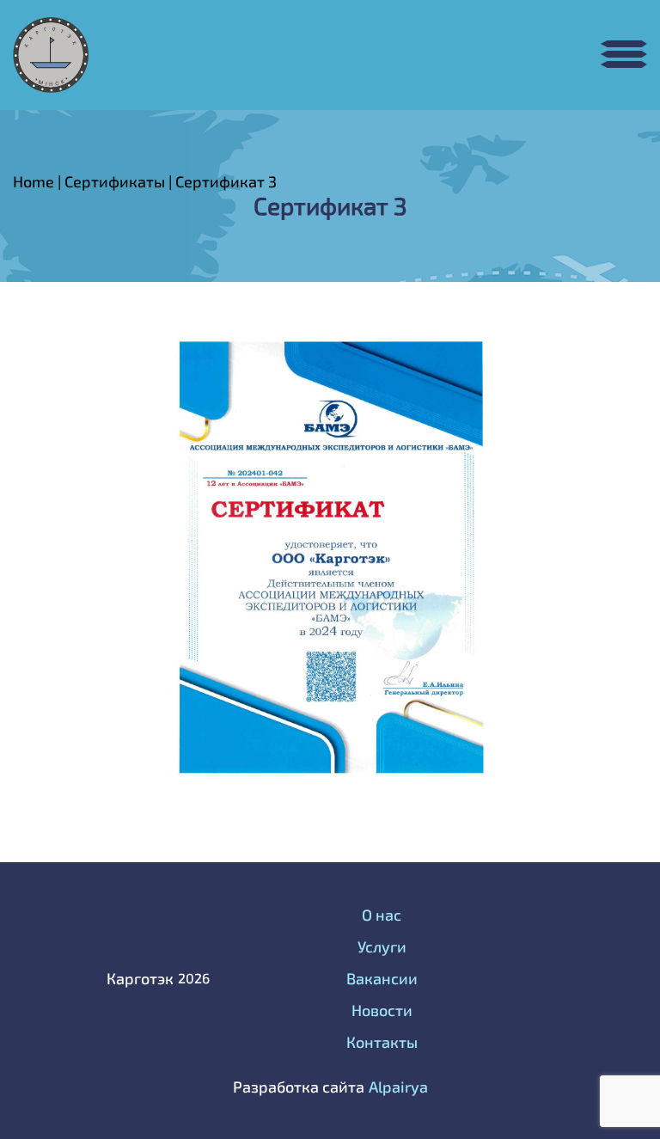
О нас (381, 914)
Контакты (382, 1041)
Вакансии (382, 978)
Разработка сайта (298, 1086)
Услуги (382, 946)
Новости (381, 1010)
